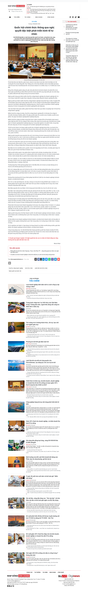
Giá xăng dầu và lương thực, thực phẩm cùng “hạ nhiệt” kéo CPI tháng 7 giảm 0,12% (42, 452)
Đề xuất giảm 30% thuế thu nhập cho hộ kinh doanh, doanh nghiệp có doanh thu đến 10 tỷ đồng (42, 397)
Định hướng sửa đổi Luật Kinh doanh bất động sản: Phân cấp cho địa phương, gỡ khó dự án (42, 458)
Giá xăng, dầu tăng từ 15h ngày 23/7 (34, 449)
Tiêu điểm (17, 17)
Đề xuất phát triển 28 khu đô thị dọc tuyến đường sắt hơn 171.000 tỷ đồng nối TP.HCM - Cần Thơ (42, 517)
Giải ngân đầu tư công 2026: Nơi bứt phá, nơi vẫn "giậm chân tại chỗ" (41, 565)
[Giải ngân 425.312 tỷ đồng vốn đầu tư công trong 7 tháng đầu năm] (16, 557)
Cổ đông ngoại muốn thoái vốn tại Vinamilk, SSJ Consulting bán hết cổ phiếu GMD (42, 415)
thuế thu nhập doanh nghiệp (16, 268)
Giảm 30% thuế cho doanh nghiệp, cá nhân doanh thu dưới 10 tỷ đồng (43, 422)
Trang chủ (29, 572)
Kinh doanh (39, 17)
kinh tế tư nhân (29, 268)
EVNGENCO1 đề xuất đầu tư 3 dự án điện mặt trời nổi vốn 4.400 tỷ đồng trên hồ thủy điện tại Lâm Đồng (43, 355)
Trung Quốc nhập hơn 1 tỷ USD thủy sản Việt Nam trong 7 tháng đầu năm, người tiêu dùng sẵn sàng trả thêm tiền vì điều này (42, 304)
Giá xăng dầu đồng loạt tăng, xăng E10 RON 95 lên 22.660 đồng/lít (42, 441)
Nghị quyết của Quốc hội (15, 271)
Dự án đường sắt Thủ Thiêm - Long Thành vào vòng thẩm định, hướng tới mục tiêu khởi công (42, 529)
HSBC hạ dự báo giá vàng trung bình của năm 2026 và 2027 (39, 491)
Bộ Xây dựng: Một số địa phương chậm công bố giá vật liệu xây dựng (41, 510)
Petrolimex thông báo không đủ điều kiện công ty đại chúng (39, 298)
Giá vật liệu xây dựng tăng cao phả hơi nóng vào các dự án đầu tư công (42, 511)
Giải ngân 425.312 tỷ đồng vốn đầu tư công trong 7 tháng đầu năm (42, 554)
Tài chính (28, 17)
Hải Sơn (28, 425)
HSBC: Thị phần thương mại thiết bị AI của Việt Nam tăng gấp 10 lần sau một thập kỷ (43, 493)
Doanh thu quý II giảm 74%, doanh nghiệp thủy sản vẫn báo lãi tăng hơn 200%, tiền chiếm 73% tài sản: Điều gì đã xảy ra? (43, 317)
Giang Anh (28, 386)
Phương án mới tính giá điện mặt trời (37, 342)
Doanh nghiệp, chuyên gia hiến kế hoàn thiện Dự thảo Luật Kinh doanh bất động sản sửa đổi (43, 471)
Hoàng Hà (28, 480)
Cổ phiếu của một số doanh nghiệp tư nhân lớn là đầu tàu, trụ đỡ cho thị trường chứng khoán (32, 254)
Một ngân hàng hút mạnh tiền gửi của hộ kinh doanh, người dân (40, 394)
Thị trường (37, 572)
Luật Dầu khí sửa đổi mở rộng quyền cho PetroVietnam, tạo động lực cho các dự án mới (41, 361)
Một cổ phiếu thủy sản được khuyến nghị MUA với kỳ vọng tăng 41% (41, 315)
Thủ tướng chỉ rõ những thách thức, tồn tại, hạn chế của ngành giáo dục (42, 323)
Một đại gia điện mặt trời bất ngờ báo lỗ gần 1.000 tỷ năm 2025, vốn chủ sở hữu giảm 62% (43, 352)
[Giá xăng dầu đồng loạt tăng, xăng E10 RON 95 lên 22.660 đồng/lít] (16, 445)
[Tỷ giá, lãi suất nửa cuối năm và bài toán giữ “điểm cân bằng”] (16, 481)
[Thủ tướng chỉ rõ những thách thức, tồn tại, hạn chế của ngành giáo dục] (16, 327)
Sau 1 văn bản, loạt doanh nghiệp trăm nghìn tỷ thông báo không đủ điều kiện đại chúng (42, 296)
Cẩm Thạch (28, 343)
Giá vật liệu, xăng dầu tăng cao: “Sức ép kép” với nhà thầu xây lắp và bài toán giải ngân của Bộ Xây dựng (43, 499)
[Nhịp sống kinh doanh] (18, 576)
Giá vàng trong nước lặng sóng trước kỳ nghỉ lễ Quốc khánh (42, 9)
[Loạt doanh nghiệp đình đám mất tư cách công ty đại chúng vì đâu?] (16, 289)
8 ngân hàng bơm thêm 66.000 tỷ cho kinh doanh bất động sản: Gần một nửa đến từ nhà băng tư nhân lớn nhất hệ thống (42, 546)
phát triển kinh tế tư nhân (41, 268)
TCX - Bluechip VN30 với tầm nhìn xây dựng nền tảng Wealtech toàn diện (42, 416)
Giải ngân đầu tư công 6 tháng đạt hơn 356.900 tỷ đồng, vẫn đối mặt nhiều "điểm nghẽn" (42, 563)
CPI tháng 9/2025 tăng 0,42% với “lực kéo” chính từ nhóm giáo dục (41, 334)
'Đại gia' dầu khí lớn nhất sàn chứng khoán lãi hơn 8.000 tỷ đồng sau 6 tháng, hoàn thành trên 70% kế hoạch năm (42, 373)
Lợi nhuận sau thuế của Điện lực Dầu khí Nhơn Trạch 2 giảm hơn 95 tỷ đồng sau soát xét (43, 376)
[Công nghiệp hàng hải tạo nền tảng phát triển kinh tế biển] (16, 406)
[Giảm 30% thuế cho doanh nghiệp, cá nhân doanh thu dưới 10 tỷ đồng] (16, 426)
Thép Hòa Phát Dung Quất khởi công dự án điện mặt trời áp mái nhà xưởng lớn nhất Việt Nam (42, 350)
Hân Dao (28, 520)
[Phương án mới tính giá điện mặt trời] (16, 346)
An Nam (28, 326)
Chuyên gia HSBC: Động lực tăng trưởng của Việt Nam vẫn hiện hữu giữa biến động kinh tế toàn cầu (42, 489)
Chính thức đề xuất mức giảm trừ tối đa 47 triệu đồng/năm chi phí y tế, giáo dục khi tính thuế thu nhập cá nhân (43, 337)
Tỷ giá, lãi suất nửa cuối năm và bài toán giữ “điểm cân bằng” (42, 477)
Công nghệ (50, 17)
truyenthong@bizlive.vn (15, 580)
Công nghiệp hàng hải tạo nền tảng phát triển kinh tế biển (42, 403)
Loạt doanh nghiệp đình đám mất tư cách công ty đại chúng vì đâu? (42, 285)
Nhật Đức (28, 288)
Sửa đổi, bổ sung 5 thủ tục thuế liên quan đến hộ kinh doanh (39, 548)
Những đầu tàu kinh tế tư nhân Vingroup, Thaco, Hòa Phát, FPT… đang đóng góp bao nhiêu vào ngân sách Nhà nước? (34, 251)
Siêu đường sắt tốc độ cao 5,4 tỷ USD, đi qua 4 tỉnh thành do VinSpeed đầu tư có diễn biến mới (42, 526)
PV (26, 461)
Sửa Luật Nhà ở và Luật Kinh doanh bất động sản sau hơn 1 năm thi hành (42, 469)
